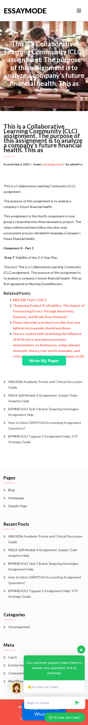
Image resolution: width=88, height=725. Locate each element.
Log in (12, 657)
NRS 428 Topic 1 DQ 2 (29, 300)
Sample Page (17, 506)
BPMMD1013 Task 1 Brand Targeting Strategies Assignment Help (43, 412)
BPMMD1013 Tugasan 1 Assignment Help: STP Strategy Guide (43, 439)
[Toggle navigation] (79, 10)
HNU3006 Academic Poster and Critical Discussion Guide (45, 384)
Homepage (16, 498)
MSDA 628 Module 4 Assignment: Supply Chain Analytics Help (42, 398)
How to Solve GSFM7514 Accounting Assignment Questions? (44, 425)
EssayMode (24, 10)
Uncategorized (52, 164)
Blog (11, 490)
